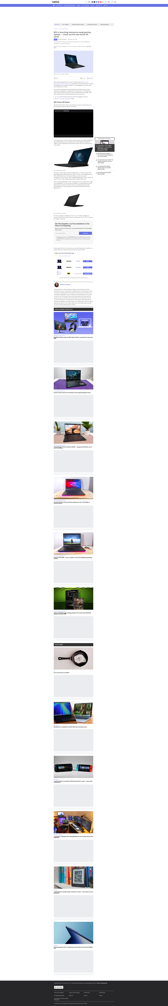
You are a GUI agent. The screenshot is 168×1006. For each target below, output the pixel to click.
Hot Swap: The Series (92, 24)
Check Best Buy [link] (87, 273)
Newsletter (91, 78)
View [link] (88, 261)
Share (57, 78)
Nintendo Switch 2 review (78, 24)
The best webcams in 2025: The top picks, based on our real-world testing (105, 161)
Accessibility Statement (59, 995)
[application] (73, 123)
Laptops (55, 28)
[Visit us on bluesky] (96, 2)
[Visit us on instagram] (98, 2)
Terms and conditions (59, 992)
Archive (85, 995)
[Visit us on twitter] (94, 2)
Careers (100, 995)
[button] (113, 2)
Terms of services (72, 236)
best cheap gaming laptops (63, 98)
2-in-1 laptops (65, 24)
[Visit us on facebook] (92, 2)
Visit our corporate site (102, 983)
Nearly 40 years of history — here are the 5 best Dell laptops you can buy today (105, 155)
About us (71, 995)
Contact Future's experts (74, 992)
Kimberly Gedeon (63, 39)
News (55, 39)
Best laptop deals (104, 24)
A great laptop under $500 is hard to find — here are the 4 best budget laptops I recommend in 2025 (105, 148)
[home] (54, 5)
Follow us (83, 78)
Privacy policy (87, 992)
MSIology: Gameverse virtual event (62, 83)
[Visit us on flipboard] (100, 2)
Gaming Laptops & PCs (63, 28)
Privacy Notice (60, 238)
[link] (59, 261)
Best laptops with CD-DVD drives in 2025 (104, 173)
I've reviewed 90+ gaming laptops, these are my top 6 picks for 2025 (104, 168)
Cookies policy (102, 992)
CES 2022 (86, 82)
